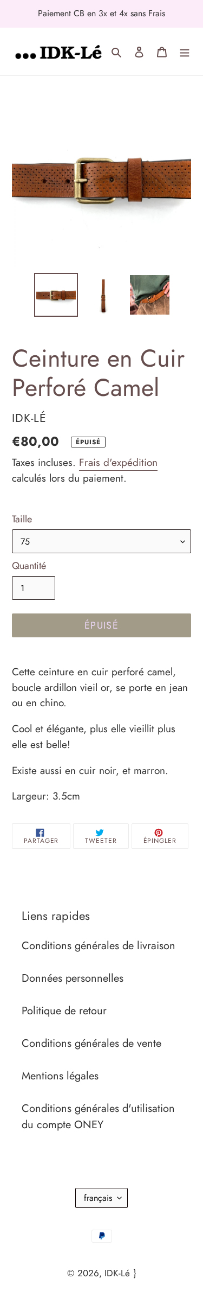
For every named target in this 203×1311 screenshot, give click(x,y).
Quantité (29, 566)
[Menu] (184, 51)
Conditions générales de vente (91, 1043)
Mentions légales (60, 1076)
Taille (22, 519)
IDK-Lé (117, 1273)
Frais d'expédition (118, 462)
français (98, 1198)
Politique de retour (64, 1011)
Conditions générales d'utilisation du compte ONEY (98, 1117)
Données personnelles (72, 978)
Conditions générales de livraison (98, 946)
